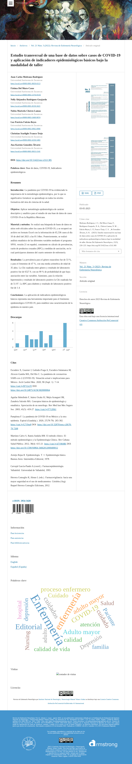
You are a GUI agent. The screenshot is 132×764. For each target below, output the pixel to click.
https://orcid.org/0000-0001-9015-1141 (25, 151)
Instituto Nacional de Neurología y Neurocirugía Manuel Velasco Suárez (62, 699)
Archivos (23, 45)
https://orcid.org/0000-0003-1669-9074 (25, 117)
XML (86, 193)
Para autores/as (17, 538)
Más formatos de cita (91, 251)
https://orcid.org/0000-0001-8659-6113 (25, 83)
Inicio (13, 45)
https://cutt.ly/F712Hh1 (45, 409)
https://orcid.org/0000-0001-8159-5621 (25, 106)
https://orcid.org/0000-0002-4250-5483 (25, 140)
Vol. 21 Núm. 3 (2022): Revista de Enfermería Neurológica (56, 45)
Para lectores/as (17, 533)
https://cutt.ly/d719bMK (55, 444)
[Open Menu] (10, 3)
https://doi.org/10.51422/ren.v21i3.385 (34, 160)
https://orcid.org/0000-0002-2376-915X (26, 95)
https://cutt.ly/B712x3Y (21, 386)
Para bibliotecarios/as (20, 543)
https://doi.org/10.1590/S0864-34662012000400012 (34, 448)
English (14, 562)
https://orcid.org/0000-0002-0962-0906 (25, 129)
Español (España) (19, 567)
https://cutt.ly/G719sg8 (21, 424)
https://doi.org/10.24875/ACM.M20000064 (30, 390)
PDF (99, 193)
